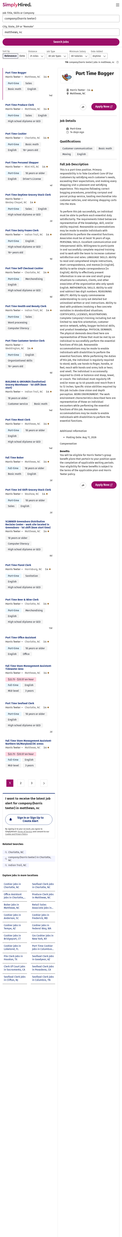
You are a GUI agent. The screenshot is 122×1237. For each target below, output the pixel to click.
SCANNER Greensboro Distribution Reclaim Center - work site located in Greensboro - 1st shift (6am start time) (28, 524)
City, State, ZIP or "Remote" (18, 26)
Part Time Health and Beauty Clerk (25, 306)
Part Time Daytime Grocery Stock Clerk (28, 194)
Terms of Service (25, 832)
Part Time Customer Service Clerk (25, 340)
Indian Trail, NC (17, 865)
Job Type (51, 51)
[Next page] (43, 783)
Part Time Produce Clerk (19, 104)
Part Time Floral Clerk (18, 565)
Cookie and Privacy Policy (16, 834)
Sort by (6, 51)
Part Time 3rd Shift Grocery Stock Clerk (28, 489)
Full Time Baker (14, 457)
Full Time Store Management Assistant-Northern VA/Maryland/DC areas (28, 742)
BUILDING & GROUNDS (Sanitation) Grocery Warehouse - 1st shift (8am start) (25, 384)
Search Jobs (61, 42)
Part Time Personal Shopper (22, 162)
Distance (32, 51)
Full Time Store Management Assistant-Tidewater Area (28, 667)
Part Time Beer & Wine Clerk (22, 599)
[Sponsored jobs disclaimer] (117, 62)
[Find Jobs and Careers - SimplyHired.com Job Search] (17, 5)
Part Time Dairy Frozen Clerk (22, 230)
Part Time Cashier (16, 133)
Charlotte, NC (16, 852)
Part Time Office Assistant (20, 637)
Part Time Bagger (15, 72)
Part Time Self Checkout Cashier (24, 268)
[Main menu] (117, 5)
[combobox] (61, 18)
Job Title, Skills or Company (18, 12)
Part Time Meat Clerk (17, 419)
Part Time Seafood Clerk (19, 703)
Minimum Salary (77, 51)
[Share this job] (83, 107)
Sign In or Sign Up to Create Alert (30, 819)
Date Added (97, 51)
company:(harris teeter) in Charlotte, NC (29, 859)
